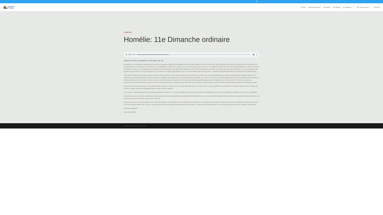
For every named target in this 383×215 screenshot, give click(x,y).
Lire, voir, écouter (363, 7)
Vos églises (337, 7)
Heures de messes (314, 7)
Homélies (128, 32)
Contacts (376, 7)
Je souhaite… (347, 7)
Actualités (326, 7)
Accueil (303, 7)
